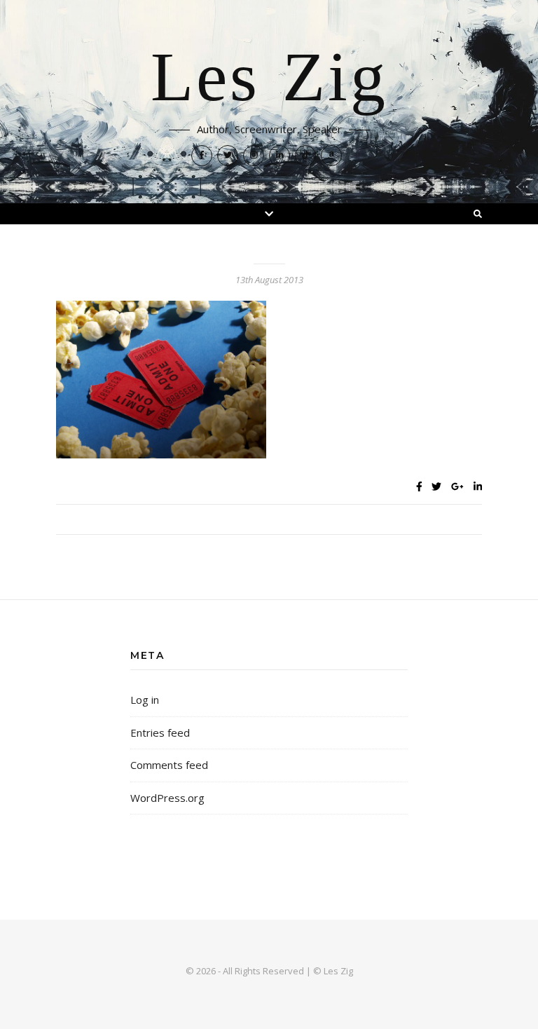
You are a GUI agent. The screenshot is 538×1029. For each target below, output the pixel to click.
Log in (144, 700)
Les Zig (269, 78)
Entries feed (160, 732)
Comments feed (169, 765)
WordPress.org (167, 798)
